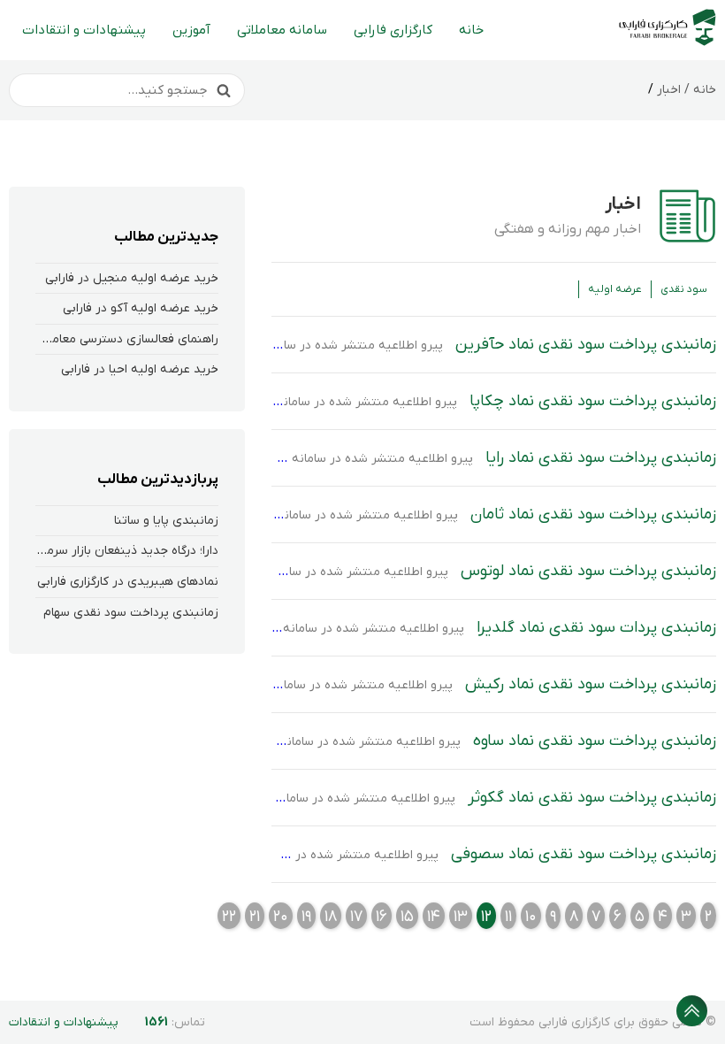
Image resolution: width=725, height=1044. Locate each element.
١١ (508, 917)
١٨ (330, 917)
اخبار (669, 89)
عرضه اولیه (615, 289)
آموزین (191, 30)
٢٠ (280, 917)
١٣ (461, 917)
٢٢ (229, 917)
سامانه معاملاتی (282, 30)
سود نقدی (683, 289)
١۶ (381, 917)
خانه (471, 30)
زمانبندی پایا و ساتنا (166, 520)
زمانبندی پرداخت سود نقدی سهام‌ (130, 612)
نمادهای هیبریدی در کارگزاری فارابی (127, 581)
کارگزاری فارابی (393, 30)
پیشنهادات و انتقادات (84, 30)
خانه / (698, 89)
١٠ (531, 917)
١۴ (433, 917)
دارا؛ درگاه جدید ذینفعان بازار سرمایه (124, 550)
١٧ (356, 917)
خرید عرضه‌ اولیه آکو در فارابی (140, 308)
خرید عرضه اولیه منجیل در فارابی (131, 278)
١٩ (306, 917)
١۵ (407, 917)
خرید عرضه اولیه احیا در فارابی (139, 369)
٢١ (254, 917)
